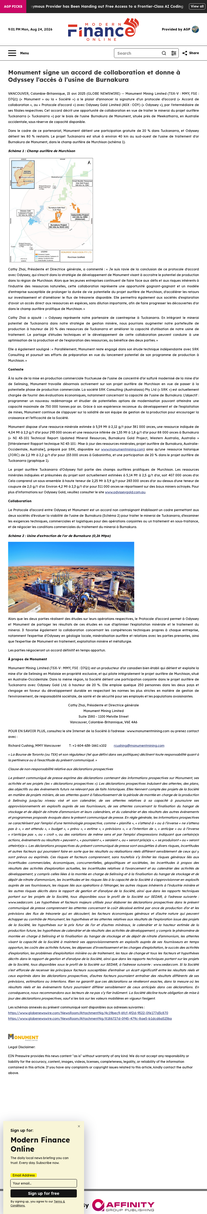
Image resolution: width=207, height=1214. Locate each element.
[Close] (79, 1126)
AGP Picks (13, 6)
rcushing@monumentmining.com (139, 746)
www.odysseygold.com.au (125, 492)
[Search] (164, 53)
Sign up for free (43, 1193)
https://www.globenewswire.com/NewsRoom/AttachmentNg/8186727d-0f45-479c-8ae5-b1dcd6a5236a (90, 1019)
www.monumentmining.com (122, 449)
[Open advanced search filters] (173, 53)
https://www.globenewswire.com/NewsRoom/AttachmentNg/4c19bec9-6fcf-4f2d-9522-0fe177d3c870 (88, 1013)
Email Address (24, 1175)
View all (197, 6)
